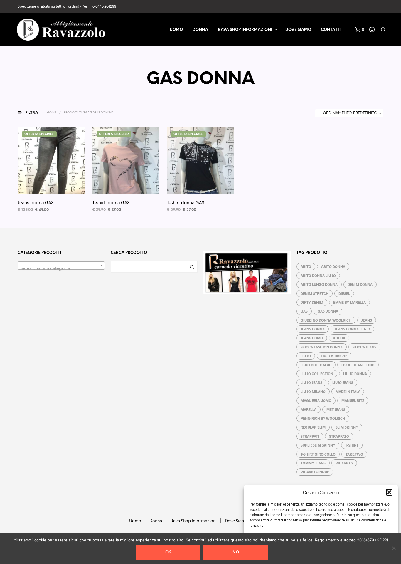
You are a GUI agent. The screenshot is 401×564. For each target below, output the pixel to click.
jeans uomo (312, 338)
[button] (389, 492)
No (235, 552)
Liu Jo (306, 356)
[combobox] (349, 113)
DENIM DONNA (360, 284)
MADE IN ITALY (348, 392)
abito (306, 266)
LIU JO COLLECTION (317, 374)
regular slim (313, 427)
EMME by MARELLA (349, 302)
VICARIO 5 (344, 463)
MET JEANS (335, 409)
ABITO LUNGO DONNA (319, 284)
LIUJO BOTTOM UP (316, 365)
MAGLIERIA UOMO (316, 400)
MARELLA (308, 409)
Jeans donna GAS (36, 202)
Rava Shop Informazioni (245, 30)
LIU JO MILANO (313, 392)
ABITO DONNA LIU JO (318, 275)
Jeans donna (313, 329)
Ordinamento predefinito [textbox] (350, 113)
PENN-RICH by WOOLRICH (323, 418)
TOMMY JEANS (313, 463)
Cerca (192, 267)
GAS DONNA (328, 311)
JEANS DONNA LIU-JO (352, 329)
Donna (200, 30)
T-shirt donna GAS (111, 202)
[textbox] (61, 268)
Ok (168, 552)
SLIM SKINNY (347, 427)
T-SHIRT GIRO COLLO (318, 454)
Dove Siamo (298, 30)
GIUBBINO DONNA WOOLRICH (326, 320)
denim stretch (314, 293)
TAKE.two (354, 454)
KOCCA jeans (364, 347)
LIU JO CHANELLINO (358, 365)
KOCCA (339, 338)
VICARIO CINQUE (315, 472)
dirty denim (312, 302)
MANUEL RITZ (352, 400)
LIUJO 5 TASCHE (334, 356)
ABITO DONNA (333, 266)
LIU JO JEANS (311, 382)
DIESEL (344, 293)
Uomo (176, 30)
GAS (304, 311)
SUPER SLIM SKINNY (318, 445)
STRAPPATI (310, 436)
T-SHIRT (351, 445)
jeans (366, 320)
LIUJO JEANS (342, 382)
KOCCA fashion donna (322, 347)
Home (51, 112)
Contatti (331, 30)
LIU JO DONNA (355, 374)
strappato (339, 436)
